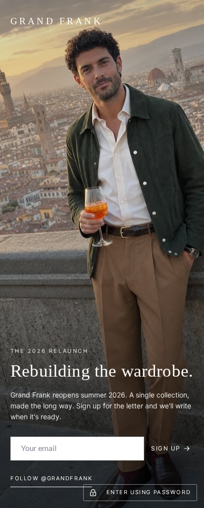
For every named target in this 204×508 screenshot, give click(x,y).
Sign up (165, 448)
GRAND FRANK (56, 21)
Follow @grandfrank (51, 478)
